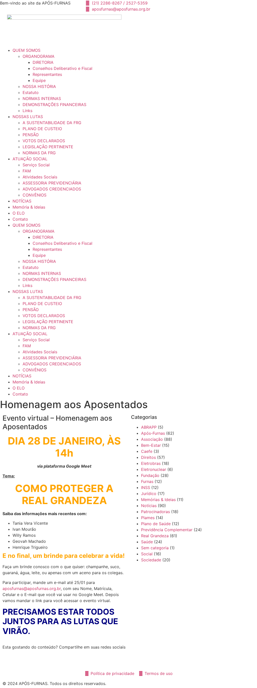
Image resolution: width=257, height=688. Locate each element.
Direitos (148, 457)
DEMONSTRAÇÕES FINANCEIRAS (54, 104)
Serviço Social (36, 164)
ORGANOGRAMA (38, 56)
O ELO (19, 213)
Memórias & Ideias (158, 499)
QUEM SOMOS (26, 50)
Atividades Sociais (40, 176)
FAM (27, 170)
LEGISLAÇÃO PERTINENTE (48, 146)
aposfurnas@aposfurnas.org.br (32, 588)
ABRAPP (149, 427)
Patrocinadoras (155, 511)
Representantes (47, 74)
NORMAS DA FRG (39, 152)
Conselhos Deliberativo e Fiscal (62, 68)
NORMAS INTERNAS (42, 98)
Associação (152, 439)
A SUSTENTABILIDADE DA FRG (52, 122)
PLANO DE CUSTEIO (42, 128)
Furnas (147, 481)
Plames (148, 517)
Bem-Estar (151, 445)
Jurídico (148, 493)
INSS (145, 487)
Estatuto (31, 92)
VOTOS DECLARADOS (44, 140)
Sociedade (151, 559)
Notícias (149, 505)
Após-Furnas (153, 433)
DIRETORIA (43, 62)
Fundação (150, 475)
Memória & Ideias (29, 207)
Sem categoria (155, 547)
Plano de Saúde (156, 523)
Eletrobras (151, 463)
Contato (20, 219)
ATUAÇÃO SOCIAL (30, 158)
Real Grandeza (155, 535)
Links (27, 110)
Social (147, 553)
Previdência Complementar (166, 529)
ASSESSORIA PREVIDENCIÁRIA (52, 182)
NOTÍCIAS (22, 201)
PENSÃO (31, 134)
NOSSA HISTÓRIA (39, 86)
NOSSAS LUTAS (28, 116)
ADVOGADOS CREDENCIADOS (52, 188)
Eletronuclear (153, 469)
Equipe (39, 80)
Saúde (147, 541)
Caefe (146, 451)
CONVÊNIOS (34, 195)
